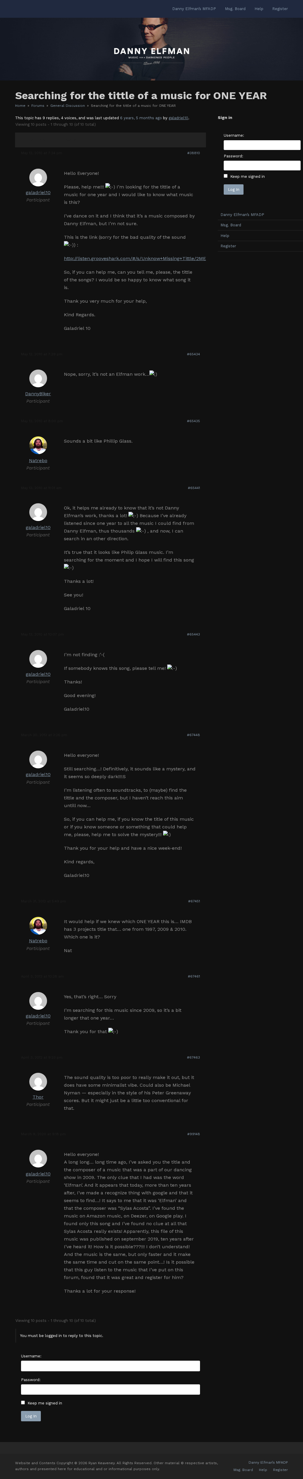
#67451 (194, 901)
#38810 (193, 153)
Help (263, 1470)
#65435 (193, 421)
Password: (31, 1380)
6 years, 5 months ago (141, 118)
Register (280, 1470)
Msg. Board (243, 1470)
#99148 (193, 1134)
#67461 (194, 976)
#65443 (193, 634)
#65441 (194, 488)
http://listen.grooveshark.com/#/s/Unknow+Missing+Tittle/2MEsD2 (139, 258)
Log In (31, 1416)
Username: (31, 1356)
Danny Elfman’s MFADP (268, 1462)
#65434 (193, 354)
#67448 (193, 735)
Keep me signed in (45, 1403)
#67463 (193, 1057)
